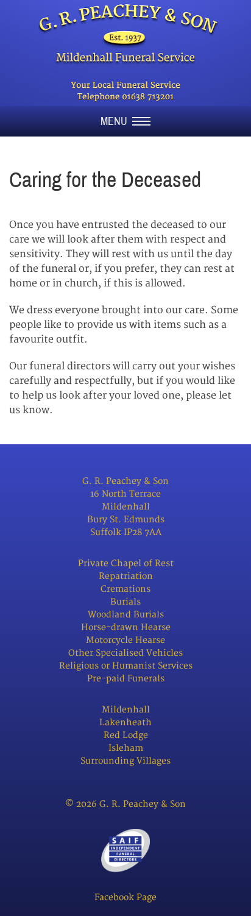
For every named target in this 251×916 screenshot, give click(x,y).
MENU (116, 121)
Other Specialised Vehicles (125, 653)
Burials (125, 602)
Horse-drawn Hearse (126, 627)
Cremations (125, 589)
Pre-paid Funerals (125, 678)
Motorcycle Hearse (125, 640)
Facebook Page (125, 897)
